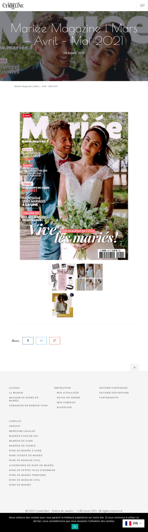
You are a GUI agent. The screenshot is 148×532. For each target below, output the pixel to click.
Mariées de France (22, 445)
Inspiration (62, 387)
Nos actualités (68, 392)
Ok (75, 526)
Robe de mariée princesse (27, 475)
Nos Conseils (66, 402)
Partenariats (109, 397)
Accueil (14, 387)
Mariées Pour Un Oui (23, 436)
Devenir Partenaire (113, 387)
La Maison (16, 392)
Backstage (64, 407)
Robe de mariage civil (24, 460)
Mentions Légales (22, 431)
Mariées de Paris (21, 440)
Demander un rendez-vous (28, 405)
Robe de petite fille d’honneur (32, 470)
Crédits (14, 426)
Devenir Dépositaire (114, 392)
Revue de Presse (68, 397)
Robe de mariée (20, 484)
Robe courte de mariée (26, 455)
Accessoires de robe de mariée (31, 465)
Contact (15, 421)
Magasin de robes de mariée (24, 399)
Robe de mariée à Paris (25, 450)
